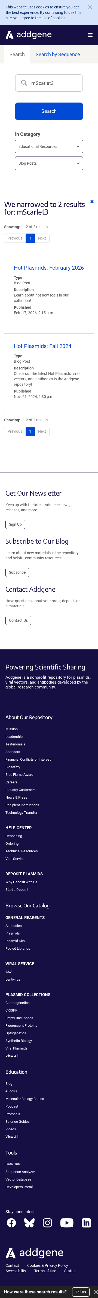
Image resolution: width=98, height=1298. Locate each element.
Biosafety (12, 767)
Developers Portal (19, 1187)
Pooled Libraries (17, 948)
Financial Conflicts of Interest (28, 759)
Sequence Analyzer (20, 1172)
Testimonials (15, 744)
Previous (15, 238)
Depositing (13, 836)
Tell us (81, 1292)
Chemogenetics (17, 1003)
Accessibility (15, 1271)
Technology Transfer (21, 813)
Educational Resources (38, 146)
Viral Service (14, 859)
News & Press (16, 797)
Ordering (12, 843)
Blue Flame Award (19, 775)
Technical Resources (21, 851)
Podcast (11, 1106)
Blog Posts (28, 163)
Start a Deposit (16, 890)
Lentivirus (12, 979)
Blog (8, 1084)
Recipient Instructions (22, 805)
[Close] (88, 7)
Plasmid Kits (15, 941)
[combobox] (56, 83)
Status (69, 1271)
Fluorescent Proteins (21, 1025)
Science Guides (17, 1122)
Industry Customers (20, 790)
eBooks (11, 1091)
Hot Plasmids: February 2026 (49, 267)
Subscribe (17, 572)
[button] (90, 35)
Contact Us (18, 620)
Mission (11, 729)
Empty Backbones (19, 1018)
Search (17, 54)
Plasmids (12, 933)
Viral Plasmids (16, 1048)
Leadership (14, 737)
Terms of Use (45, 1271)
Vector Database (18, 1179)
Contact (12, 1265)
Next (42, 238)
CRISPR (11, 1010)
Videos (10, 1129)
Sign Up (15, 524)
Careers (11, 782)
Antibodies (13, 926)
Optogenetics (15, 1033)
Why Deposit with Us (21, 882)
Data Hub (12, 1164)
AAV (8, 972)
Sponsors (12, 752)
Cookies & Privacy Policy (47, 1265)
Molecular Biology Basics (24, 1099)
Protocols (12, 1114)
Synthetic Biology (18, 1041)
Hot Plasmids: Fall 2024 (42, 346)
